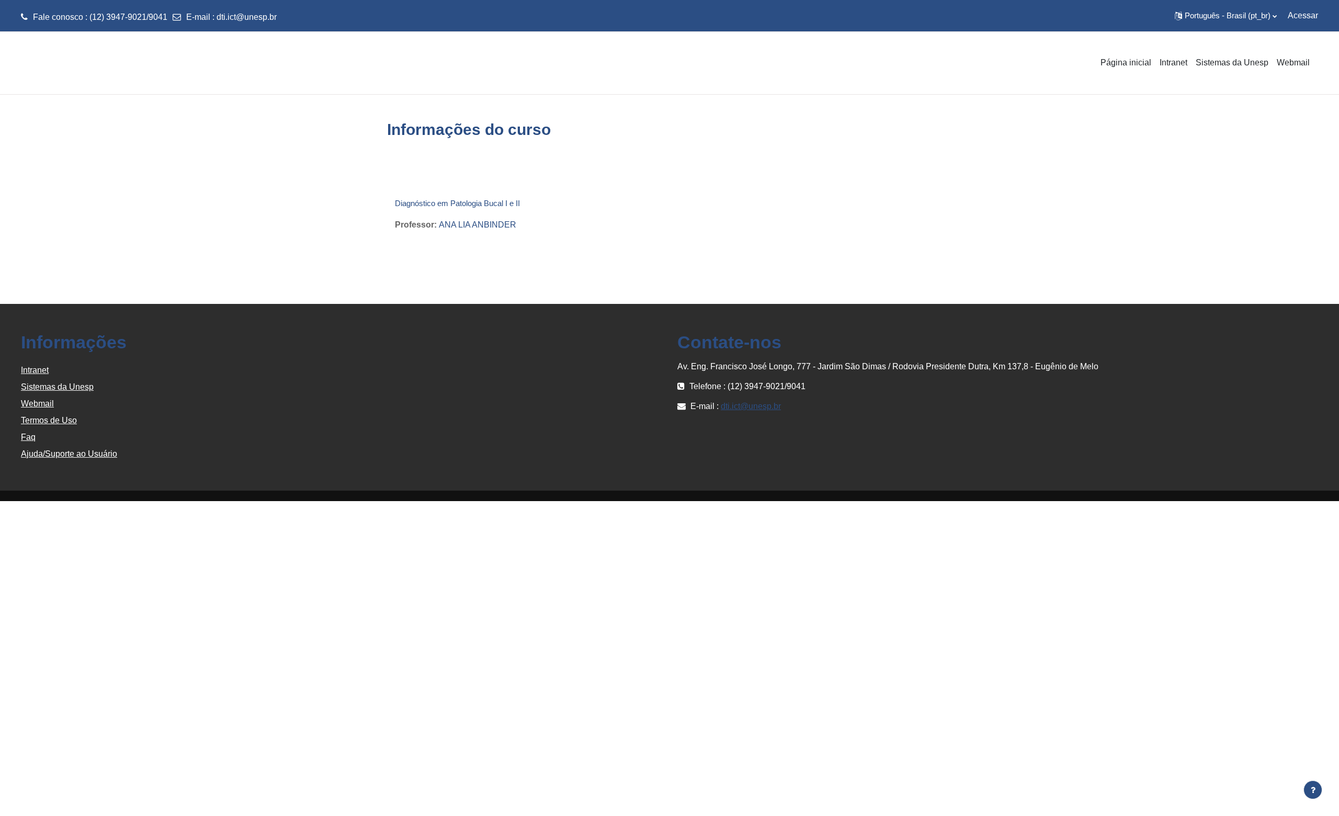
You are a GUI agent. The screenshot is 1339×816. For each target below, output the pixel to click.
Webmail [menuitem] (1293, 62)
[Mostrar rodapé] (1312, 789)
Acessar (1303, 15)
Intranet (35, 370)
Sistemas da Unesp (57, 386)
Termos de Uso (49, 420)
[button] (1226, 15)
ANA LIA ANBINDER (477, 224)
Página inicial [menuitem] (1125, 62)
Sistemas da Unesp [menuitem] (1232, 62)
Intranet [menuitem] (1173, 62)
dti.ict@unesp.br (247, 17)
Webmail (37, 403)
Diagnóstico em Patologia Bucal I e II (457, 203)
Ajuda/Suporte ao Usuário (69, 453)
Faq (28, 437)
